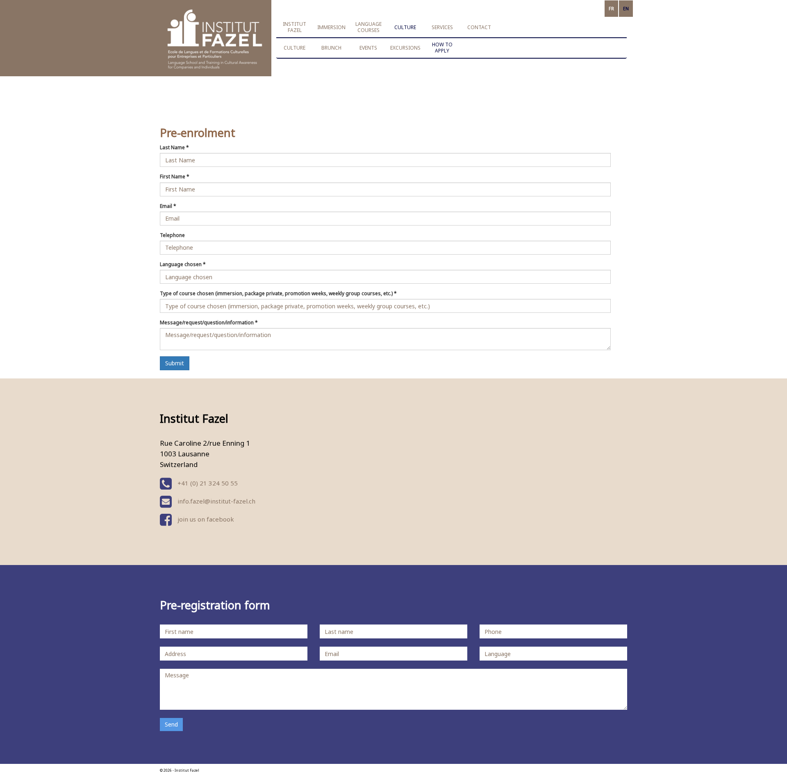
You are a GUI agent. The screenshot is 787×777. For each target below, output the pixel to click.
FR (611, 8)
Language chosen (183, 264)
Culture (294, 47)
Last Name (174, 147)
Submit (174, 363)
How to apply (442, 47)
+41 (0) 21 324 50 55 (207, 483)
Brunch (331, 47)
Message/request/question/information (209, 322)
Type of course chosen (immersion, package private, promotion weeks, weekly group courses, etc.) (278, 293)
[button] (294, 27)
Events (368, 47)
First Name (174, 176)
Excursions (405, 47)
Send (171, 724)
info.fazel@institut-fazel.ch (216, 501)
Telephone (172, 235)
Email (168, 206)
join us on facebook (205, 519)
